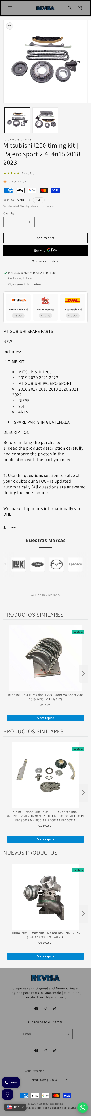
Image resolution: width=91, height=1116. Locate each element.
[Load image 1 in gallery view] (17, 120)
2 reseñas (28, 173)
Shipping (24, 206)
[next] (83, 674)
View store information (24, 284)
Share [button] (12, 527)
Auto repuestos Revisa (50, 1103)
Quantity (8, 213)
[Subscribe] (67, 1034)
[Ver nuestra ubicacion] (7, 1094)
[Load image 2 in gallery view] (45, 120)
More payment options (45, 261)
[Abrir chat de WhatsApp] (82, 1107)
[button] (10, 8)
